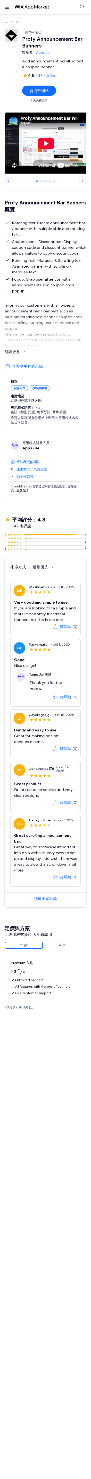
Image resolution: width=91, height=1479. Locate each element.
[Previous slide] (8, 180)
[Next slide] (82, 180)
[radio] (24, 945)
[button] (38, 407)
